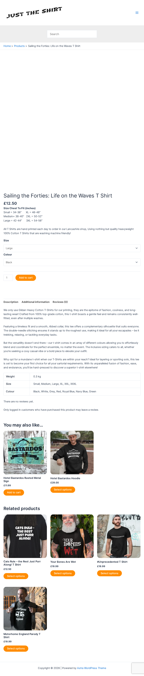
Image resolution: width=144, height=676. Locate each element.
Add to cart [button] (14, 492)
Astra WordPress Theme (91, 668)
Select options (63, 489)
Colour (8, 254)
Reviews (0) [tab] (60, 302)
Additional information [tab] (36, 302)
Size (6, 240)
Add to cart (25, 277)
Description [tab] (11, 302)
